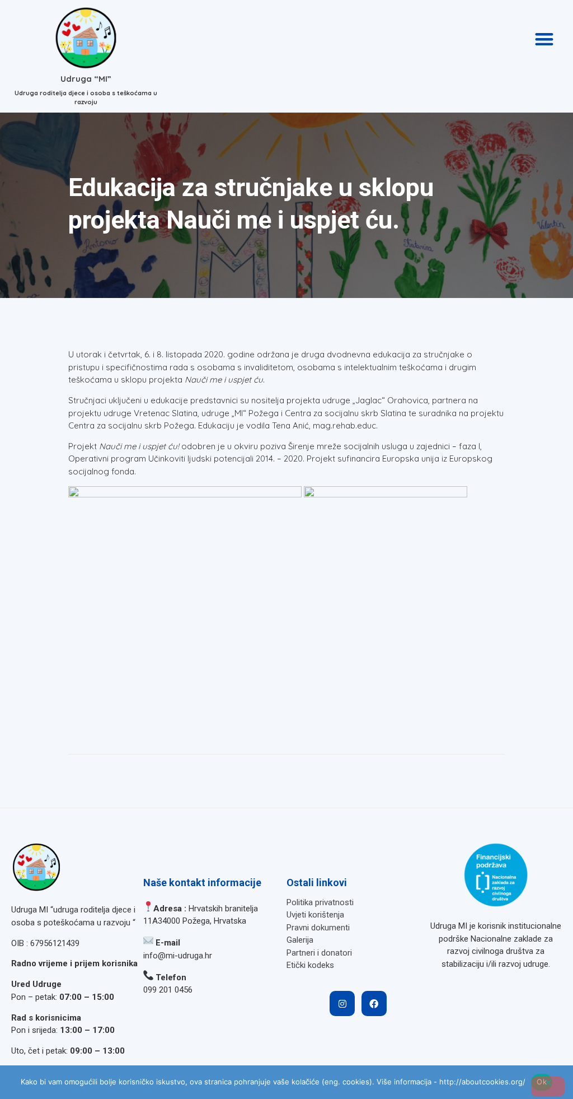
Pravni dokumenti (318, 928)
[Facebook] (374, 1003)
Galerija (299, 940)
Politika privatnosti (320, 902)
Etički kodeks (310, 965)
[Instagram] (342, 1003)
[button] (544, 39)
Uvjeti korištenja (315, 915)
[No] (548, 1087)
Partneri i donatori (319, 953)
